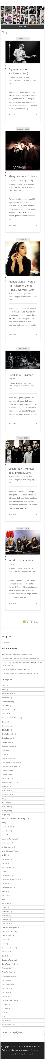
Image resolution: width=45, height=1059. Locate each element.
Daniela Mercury (7, 758)
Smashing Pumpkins (9, 960)
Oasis (4, 871)
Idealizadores (6, 794)
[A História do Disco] (22, 15)
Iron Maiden (6, 802)
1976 (3, 685)
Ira (3, 798)
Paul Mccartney (7, 887)
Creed (4, 754)
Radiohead (6, 911)
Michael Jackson (7, 847)
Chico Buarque (7, 738)
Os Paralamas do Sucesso (11, 879)
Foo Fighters (6, 778)
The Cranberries (7, 984)
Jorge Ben (5, 815)
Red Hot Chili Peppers (9, 928)
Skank (4, 956)
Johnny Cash (6, 811)
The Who (5, 996)
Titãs (3, 1012)
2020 (10, 388)
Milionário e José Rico (9, 851)
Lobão (4, 835)
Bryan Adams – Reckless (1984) (13, 654)
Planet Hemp (6, 903)
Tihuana (5, 1004)
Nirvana (4, 863)
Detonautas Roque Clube (10, 762)
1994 (10, 299)
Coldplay (5, 750)
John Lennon (6, 806)
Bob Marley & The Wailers (11, 718)
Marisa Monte (26, 297)
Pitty (3, 899)
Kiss (3, 823)
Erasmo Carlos (7, 770)
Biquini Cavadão (7, 710)
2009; (20, 190)
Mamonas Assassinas (9, 839)
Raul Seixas (6, 923)
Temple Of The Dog (8, 976)
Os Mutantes (6, 875)
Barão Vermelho (7, 702)
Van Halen (5, 1020)
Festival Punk (6, 774)
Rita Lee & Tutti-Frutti (9, 932)
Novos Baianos (7, 867)
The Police (5, 992)
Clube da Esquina (8, 746)
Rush (4, 944)
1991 (34, 571)
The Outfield (6, 988)
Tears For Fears (7, 972)
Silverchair (5, 952)
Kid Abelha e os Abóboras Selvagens (14, 819)
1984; (10, 83)
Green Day (5, 786)
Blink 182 (5, 714)
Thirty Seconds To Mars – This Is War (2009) (17, 658)
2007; (10, 482)
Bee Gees (5, 706)
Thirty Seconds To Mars (10, 1000)
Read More (12, 115)
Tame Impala (6, 968)
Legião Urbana (7, 827)
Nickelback (5, 859)
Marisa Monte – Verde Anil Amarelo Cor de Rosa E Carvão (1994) (22, 285)
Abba (4, 689)
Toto (3, 1016)
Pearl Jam (25, 386)
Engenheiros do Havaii (10, 766)
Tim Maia (5, 1008)
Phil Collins (6, 895)
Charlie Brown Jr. (8, 734)
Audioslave (6, 698)
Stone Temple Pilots (8, 964)
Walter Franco (6, 1024)
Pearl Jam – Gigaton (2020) (11, 669)
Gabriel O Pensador (8, 782)
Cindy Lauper (6, 742)
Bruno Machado (16, 77)
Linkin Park (26, 479)
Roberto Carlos (7, 936)
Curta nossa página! (12, 1032)
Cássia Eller (6, 730)
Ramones (5, 919)
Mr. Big (24, 571)
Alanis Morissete (7, 693)
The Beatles (6, 980)
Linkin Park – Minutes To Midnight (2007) (16, 673)
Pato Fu (4, 883)
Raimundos (6, 915)
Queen (4, 907)
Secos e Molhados (8, 948)
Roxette (4, 940)
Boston (4, 722)
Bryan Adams (26, 80)
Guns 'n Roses (7, 790)
